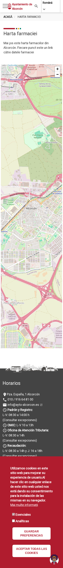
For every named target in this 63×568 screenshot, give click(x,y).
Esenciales (23, 514)
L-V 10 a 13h (21, 425)
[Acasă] (9, 6)
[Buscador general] (36, 6)
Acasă (8, 16)
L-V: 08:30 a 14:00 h (16, 415)
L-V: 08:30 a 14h (13, 435)
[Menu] (5, 6)
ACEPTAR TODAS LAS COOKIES (31, 550)
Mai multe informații (24, 505)
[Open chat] (54, 559)
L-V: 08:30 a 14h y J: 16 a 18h (22, 451)
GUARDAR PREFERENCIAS (31, 533)
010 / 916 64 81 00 (20, 399)
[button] (57, 69)
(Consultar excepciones (19, 420)
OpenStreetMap (12, 65)
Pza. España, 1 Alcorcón (23, 394)
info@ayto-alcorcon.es (23, 404)
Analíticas (22, 521)
